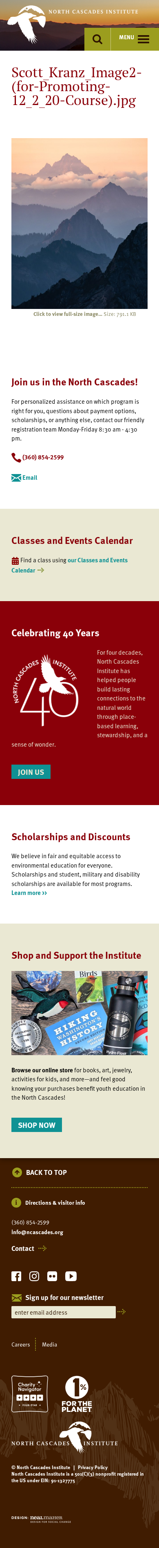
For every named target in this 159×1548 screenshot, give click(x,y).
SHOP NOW (36, 1125)
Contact (22, 1248)
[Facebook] (16, 1278)
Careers (20, 1344)
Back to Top (46, 1172)
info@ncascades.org (37, 1232)
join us (31, 772)
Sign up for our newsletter (64, 1297)
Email (29, 477)
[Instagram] (34, 1278)
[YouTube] (71, 1278)
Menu (126, 37)
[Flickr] (52, 1278)
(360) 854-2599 (30, 1222)
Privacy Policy (93, 1467)
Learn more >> (29, 892)
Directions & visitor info (55, 1202)
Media (49, 1344)
